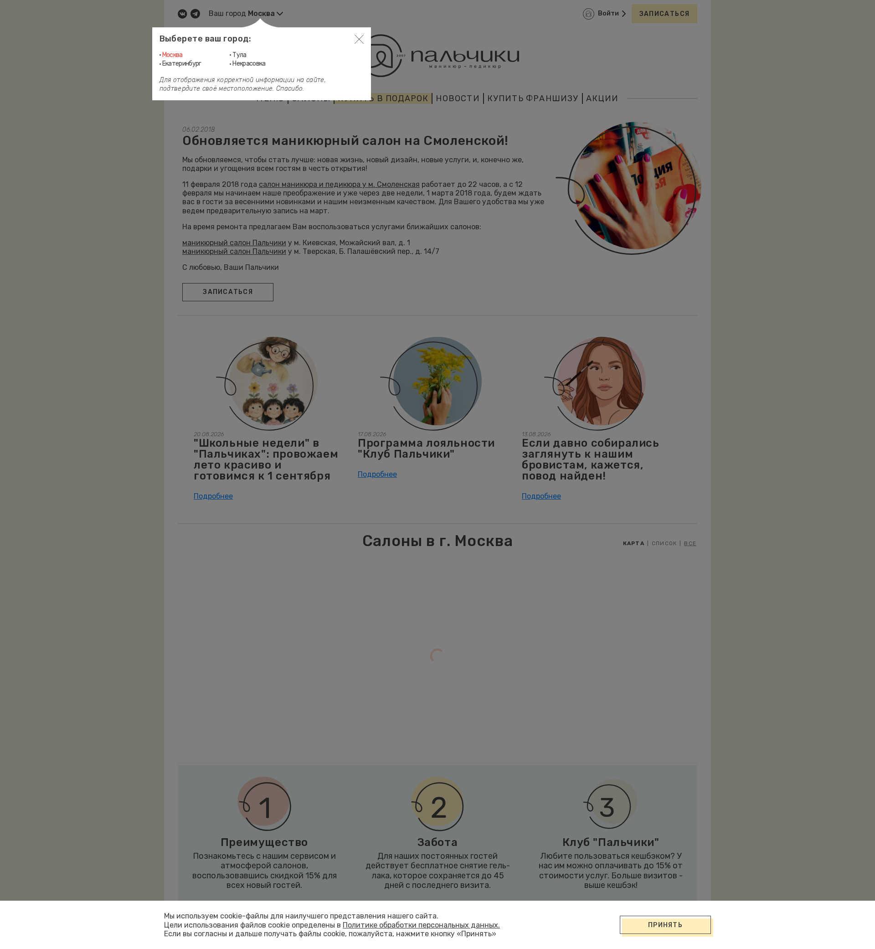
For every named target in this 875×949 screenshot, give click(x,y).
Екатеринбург (181, 63)
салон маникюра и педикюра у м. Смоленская (339, 184)
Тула (239, 55)
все (690, 543)
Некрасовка (249, 63)
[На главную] (437, 55)
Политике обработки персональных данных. (421, 925)
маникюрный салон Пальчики (234, 242)
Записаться (664, 14)
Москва (172, 55)
